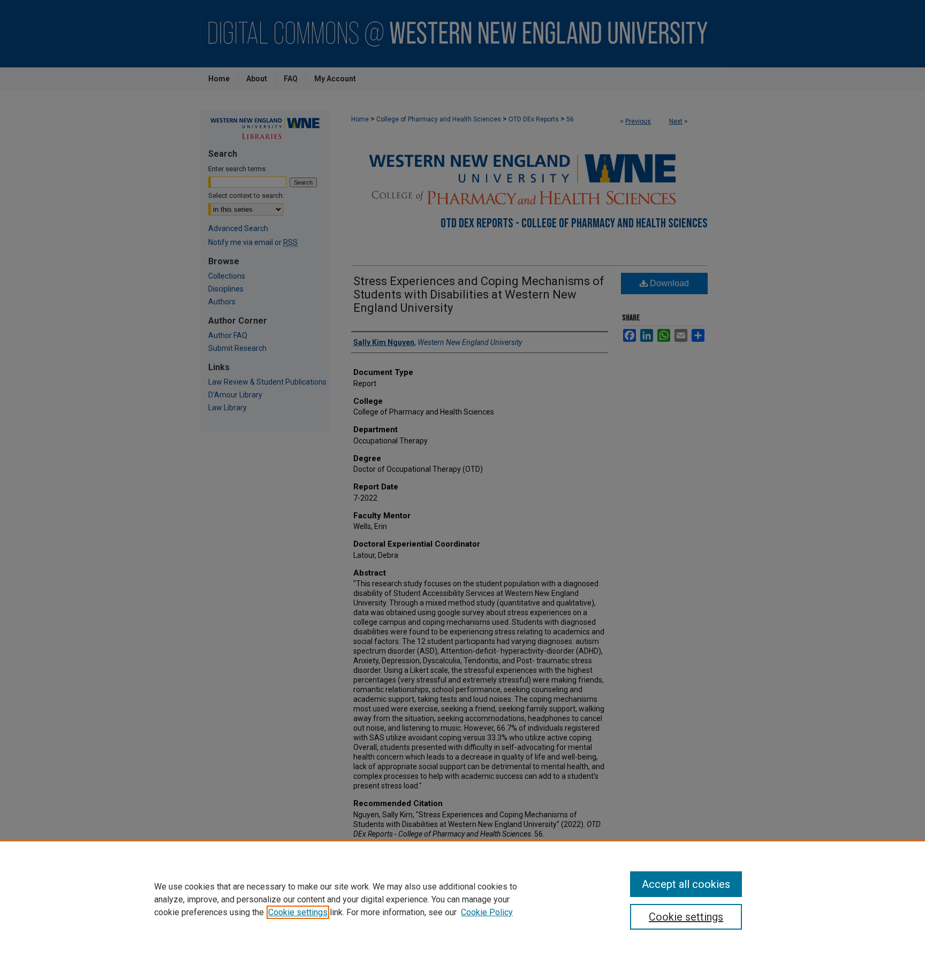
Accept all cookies (686, 884)
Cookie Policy (487, 912)
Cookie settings (298, 912)
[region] (462, 899)
